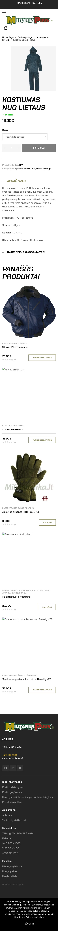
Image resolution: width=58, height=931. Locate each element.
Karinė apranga (19, 593)
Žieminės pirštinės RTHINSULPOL (20, 511)
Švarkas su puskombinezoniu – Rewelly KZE (26, 679)
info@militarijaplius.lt (13, 758)
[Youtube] (19, 768)
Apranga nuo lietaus (25, 168)
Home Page (8, 37)
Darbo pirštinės (26, 508)
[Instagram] (12, 768)
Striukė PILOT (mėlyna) (15, 347)
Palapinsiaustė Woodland (16, 596)
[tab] (29, 181)
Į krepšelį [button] (47, 607)
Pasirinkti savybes (42, 357)
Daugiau (47, 522)
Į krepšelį (39, 147)
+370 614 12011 (9, 755)
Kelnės (21, 426)
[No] (54, 914)
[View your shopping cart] (6, 28)
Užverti (29, 923)
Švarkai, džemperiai (27, 675)
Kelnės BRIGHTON (12, 429)
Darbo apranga (25, 37)
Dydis (5, 129)
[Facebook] (5, 768)
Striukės (22, 343)
